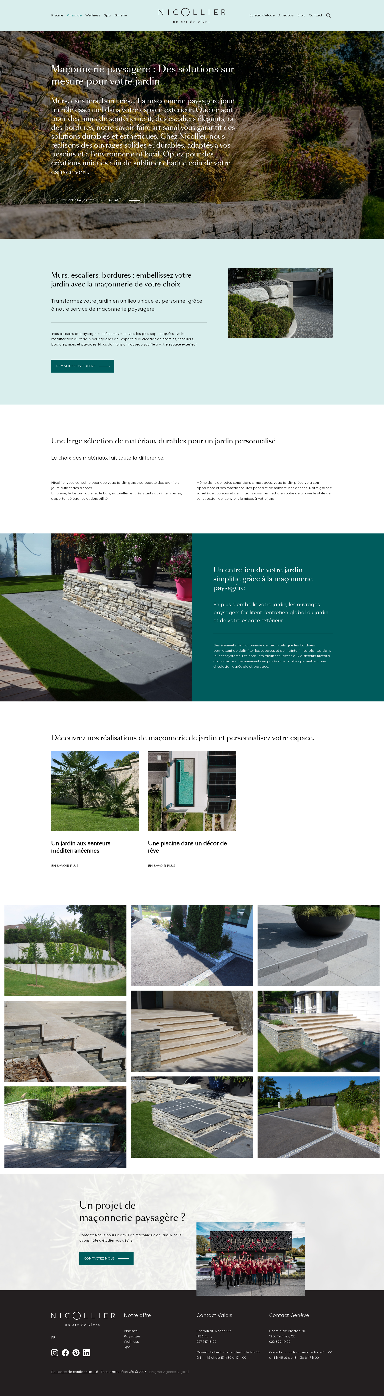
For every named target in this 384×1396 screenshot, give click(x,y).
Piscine (57, 15)
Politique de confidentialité (74, 1372)
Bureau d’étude (262, 15)
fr (53, 1337)
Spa (107, 15)
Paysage (74, 15)
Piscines (131, 1331)
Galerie (120, 15)
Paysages (132, 1336)
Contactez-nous (99, 1258)
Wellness (92, 15)
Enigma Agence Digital (169, 1372)
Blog (301, 15)
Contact (315, 15)
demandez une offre (75, 366)
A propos (286, 15)
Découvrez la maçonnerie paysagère (91, 200)
